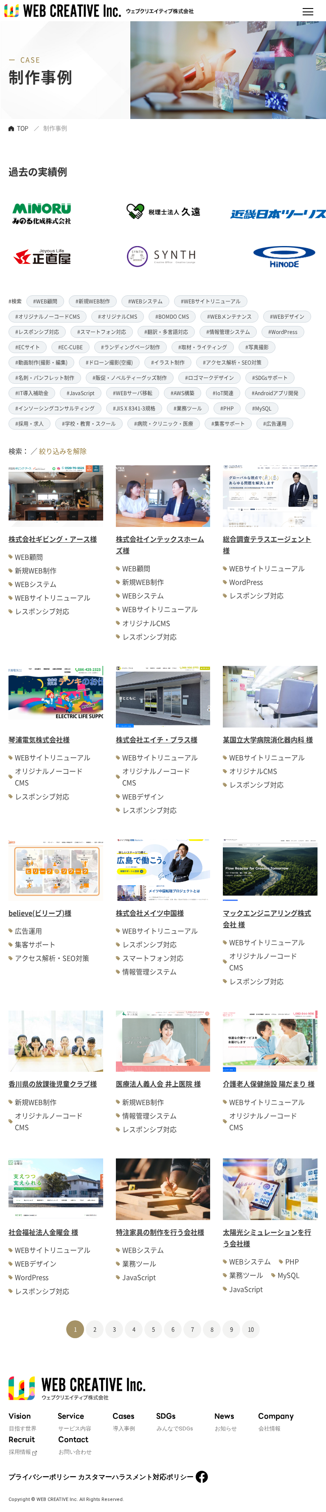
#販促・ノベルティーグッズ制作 (130, 377)
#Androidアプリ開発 (275, 392)
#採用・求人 (29, 423)
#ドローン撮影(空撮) (109, 362)
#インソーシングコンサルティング (55, 408)
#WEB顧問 (45, 301)
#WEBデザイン (287, 316)
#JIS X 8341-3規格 (134, 408)
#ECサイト (27, 347)
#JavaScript (81, 392)
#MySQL (262, 408)
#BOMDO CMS (172, 316)
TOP (22, 128)
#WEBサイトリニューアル (211, 301)
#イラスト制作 (168, 362)
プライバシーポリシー (42, 1477)
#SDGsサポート (270, 377)
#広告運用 (275, 423)
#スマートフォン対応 (101, 331)
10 (251, 1329)
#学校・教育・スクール (89, 423)
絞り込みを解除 (63, 451)
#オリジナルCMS (117, 316)
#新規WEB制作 (93, 301)
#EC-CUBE (70, 347)
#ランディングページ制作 (130, 347)
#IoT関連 (223, 392)
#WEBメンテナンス (229, 316)
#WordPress (283, 331)
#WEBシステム (145, 301)
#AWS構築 (182, 392)
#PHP (227, 408)
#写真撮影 (257, 347)
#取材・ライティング (202, 347)
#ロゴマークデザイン (209, 377)
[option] (141, 235)
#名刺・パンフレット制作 (44, 377)
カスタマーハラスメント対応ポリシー (136, 1477)
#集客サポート (228, 423)
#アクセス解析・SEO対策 (232, 362)
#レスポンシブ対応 (37, 331)
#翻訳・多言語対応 (166, 331)
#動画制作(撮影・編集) (41, 362)
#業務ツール (188, 408)
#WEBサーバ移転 (132, 392)
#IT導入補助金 (31, 392)
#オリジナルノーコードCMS (47, 316)
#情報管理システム (228, 331)
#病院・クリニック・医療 (163, 423)
